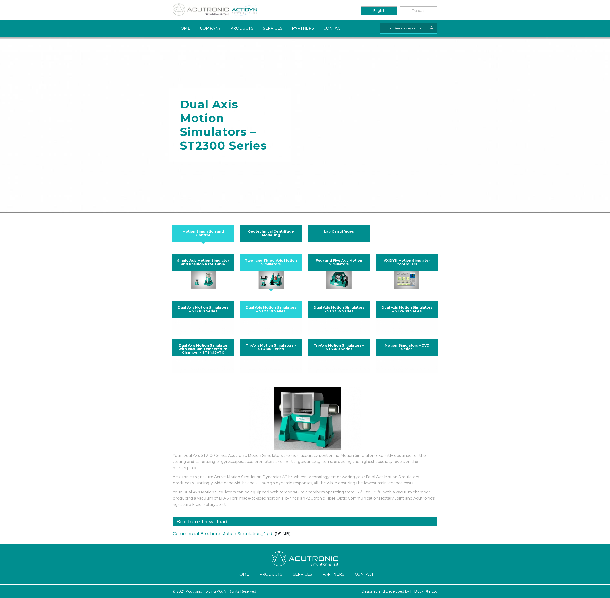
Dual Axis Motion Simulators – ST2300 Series (271, 309)
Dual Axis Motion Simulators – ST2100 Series (203, 309)
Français (418, 11)
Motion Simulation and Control (203, 233)
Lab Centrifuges (339, 231)
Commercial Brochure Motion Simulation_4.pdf (223, 533)
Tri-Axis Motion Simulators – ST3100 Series (271, 347)
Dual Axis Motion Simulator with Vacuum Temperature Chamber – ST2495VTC (203, 349)
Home (184, 28)
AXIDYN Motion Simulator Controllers (407, 262)
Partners (303, 28)
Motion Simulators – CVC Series (407, 347)
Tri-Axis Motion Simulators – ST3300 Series (339, 347)
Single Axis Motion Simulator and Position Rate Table (203, 262)
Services (272, 28)
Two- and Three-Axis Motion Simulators (271, 262)
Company (210, 28)
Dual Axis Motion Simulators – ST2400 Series (406, 309)
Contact (333, 28)
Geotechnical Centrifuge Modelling (271, 233)
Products (241, 28)
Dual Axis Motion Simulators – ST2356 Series (339, 309)
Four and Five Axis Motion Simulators (339, 262)
